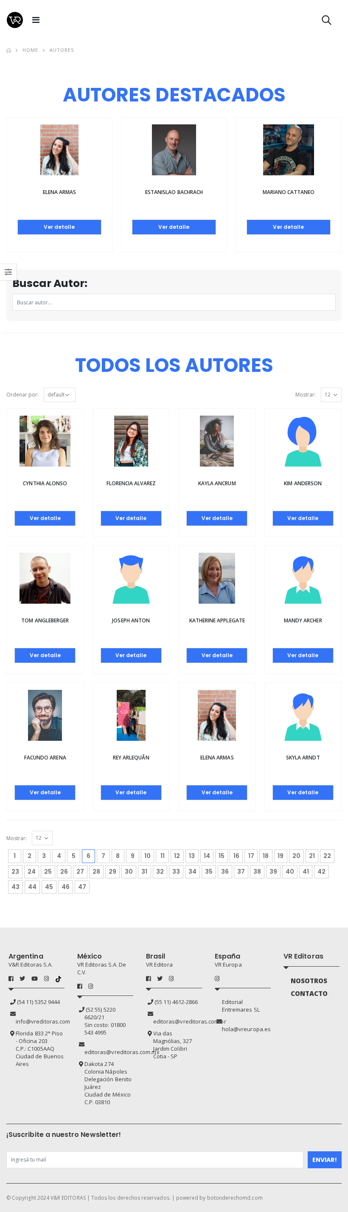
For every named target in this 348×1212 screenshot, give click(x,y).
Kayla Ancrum (217, 483)
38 (257, 871)
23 (15, 871)
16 (236, 856)
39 (273, 871)
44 (32, 887)
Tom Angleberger (45, 620)
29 (112, 871)
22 (327, 856)
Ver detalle (59, 227)
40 (290, 871)
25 (48, 871)
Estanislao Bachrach (174, 192)
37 (241, 871)
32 (160, 871)
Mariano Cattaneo (289, 192)
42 (321, 871)
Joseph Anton (131, 620)
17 (251, 856)
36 (225, 871)
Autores (62, 50)
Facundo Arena (45, 757)
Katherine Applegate (217, 620)
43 (15, 887)
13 (192, 856)
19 (280, 856)
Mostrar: (305, 394)
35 (209, 871)
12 (177, 856)
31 (144, 871)
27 (80, 871)
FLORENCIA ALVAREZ (131, 483)
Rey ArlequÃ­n (131, 757)
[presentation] (12, 166)
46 (66, 887)
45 (49, 887)
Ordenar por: (22, 394)
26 (64, 871)
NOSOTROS (309, 980)
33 (176, 871)
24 (32, 871)
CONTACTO (309, 993)
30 (129, 871)
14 (207, 856)
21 (312, 856)
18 (266, 856)
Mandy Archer (303, 620)
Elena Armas (59, 192)
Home (30, 50)
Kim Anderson (303, 483)
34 (192, 871)
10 (147, 856)
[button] (326, 22)
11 (162, 856)
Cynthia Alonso (45, 483)
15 (222, 856)
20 (296, 856)
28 (96, 871)
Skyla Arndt (303, 757)
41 (306, 871)
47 (82, 887)
